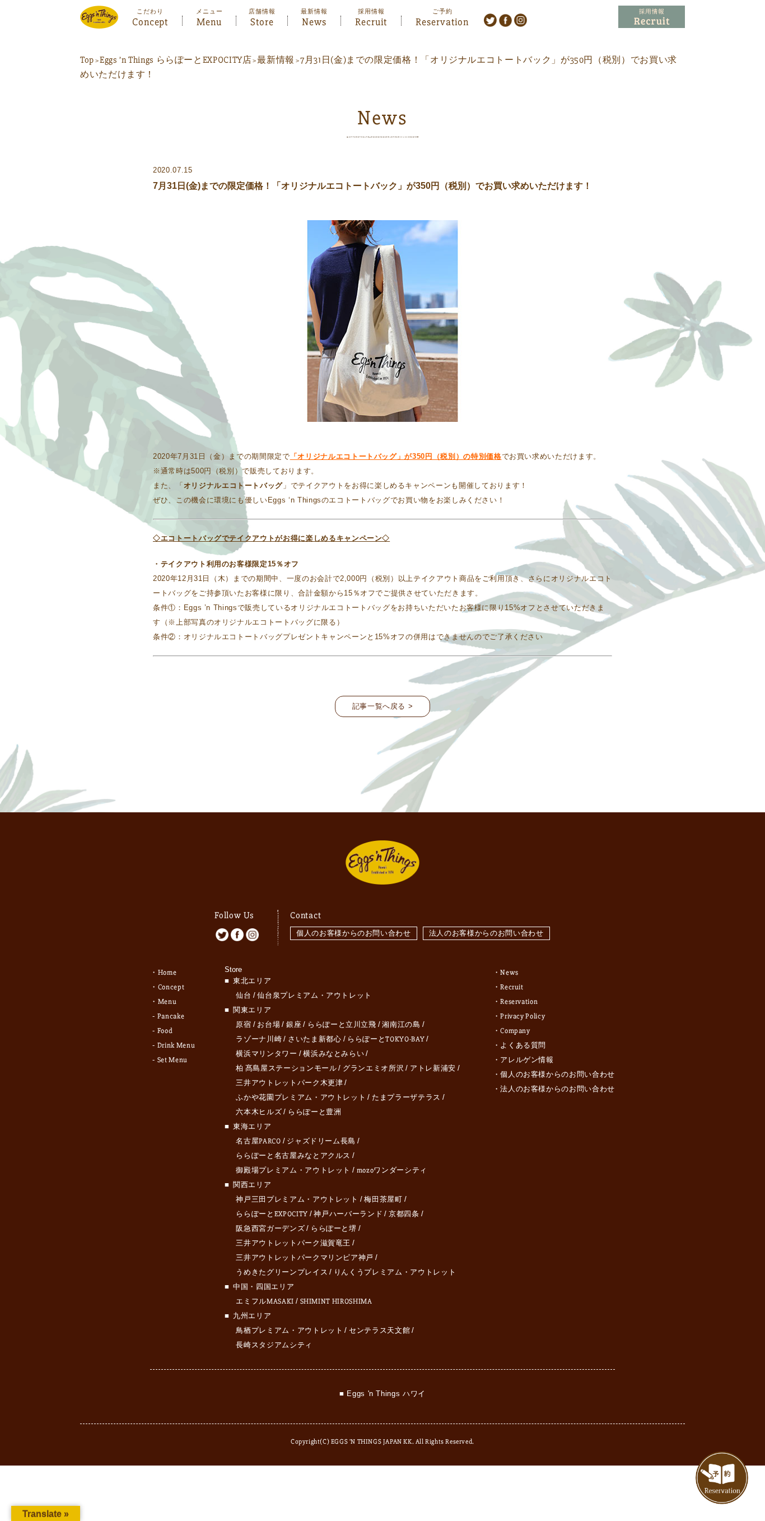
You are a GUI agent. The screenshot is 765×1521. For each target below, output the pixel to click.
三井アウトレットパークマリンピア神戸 (305, 1257)
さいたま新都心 (315, 1039)
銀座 (293, 1024)
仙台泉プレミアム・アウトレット (314, 995)
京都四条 (404, 1214)
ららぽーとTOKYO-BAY (386, 1039)
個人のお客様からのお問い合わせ (353, 933)
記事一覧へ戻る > (382, 706)
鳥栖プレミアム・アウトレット (289, 1330)
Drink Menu (176, 1045)
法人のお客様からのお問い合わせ (486, 933)
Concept (150, 21)
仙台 (243, 995)
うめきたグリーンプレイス (282, 1272)
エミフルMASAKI (265, 1301)
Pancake (171, 1016)
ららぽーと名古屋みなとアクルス (293, 1155)
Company (515, 1030)
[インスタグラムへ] (520, 19)
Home (167, 972)
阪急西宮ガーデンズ (270, 1228)
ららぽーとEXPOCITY (271, 1214)
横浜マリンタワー (266, 1053)
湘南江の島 (401, 1024)
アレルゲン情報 (527, 1059)
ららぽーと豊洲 (315, 1112)
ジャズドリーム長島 (321, 1141)
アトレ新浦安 (433, 1068)
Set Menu (172, 1059)
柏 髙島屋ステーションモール (286, 1068)
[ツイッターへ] (490, 19)
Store (262, 21)
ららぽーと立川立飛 (341, 1024)
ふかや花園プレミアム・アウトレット (301, 1097)
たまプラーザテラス (406, 1097)
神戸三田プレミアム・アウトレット (297, 1199)
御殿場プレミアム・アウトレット (293, 1170)
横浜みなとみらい (333, 1053)
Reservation (442, 21)
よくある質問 (523, 1045)
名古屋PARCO (258, 1141)
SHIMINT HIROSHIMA (336, 1301)
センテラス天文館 (379, 1330)
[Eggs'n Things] (99, 21)
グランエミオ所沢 (373, 1068)
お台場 (268, 1024)
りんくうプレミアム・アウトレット (395, 1272)
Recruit (371, 21)
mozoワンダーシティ (392, 1170)
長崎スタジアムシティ (274, 1345)
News (314, 21)
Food (165, 1030)
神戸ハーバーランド (348, 1214)
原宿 (243, 1024)
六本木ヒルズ (259, 1112)
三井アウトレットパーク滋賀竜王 (293, 1243)
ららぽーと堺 (334, 1228)
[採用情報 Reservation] (651, 17)
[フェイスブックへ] (505, 19)
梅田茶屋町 (383, 1199)
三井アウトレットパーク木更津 (289, 1082)
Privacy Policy (522, 1016)
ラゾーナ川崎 (259, 1039)
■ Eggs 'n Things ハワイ (382, 1393)
